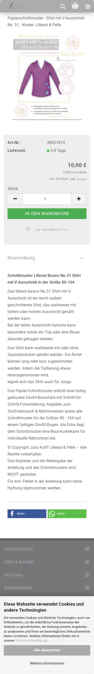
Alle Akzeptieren (47, 650)
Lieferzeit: (17, 150)
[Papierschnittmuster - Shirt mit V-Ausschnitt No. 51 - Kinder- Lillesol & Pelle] (47, 76)
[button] (27, 513)
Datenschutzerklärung (31, 640)
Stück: (13, 188)
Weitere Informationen (47, 663)
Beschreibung (21, 257)
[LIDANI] (12, 6)
